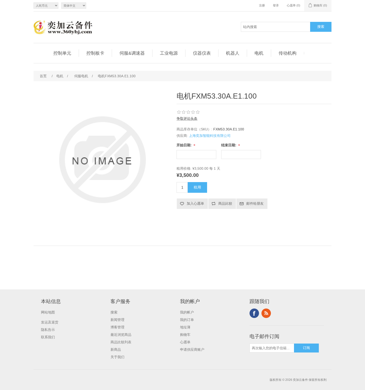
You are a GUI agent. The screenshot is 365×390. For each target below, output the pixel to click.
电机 (259, 53)
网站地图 (48, 312)
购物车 (185, 335)
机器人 (232, 53)
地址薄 (185, 327)
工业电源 (169, 53)
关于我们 (117, 357)
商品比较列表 (120, 342)
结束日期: (229, 145)
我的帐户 (187, 312)
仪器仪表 (202, 53)
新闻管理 (117, 320)
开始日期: (185, 145)
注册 (262, 5)
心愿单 (185, 342)
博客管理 (117, 327)
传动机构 (287, 53)
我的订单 (187, 320)
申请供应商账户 (192, 349)
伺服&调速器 (132, 53)
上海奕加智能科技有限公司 (210, 136)
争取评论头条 (187, 118)
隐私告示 (48, 330)
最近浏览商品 (120, 335)
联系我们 (48, 337)
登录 (276, 5)
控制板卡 (95, 53)
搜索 (113, 312)
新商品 (115, 349)
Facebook (254, 313)
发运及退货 (49, 322)
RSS (266, 313)
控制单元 (62, 53)
